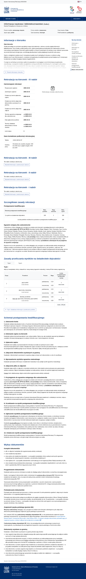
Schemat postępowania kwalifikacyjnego (76, 65)
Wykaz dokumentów (77, 69)
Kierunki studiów (11, 19)
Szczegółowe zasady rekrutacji (76, 52)
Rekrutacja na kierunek (75, 48)
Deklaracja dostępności (51, 566)
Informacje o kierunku (75, 44)
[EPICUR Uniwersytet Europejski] (72, 10)
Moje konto (76, 19)
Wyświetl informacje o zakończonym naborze (17, 164)
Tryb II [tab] (20, 263)
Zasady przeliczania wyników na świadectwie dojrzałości (77, 58)
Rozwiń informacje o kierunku (15, 72)
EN (80, 1)
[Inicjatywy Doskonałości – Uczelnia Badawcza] (79, 10)
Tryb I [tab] (9, 263)
